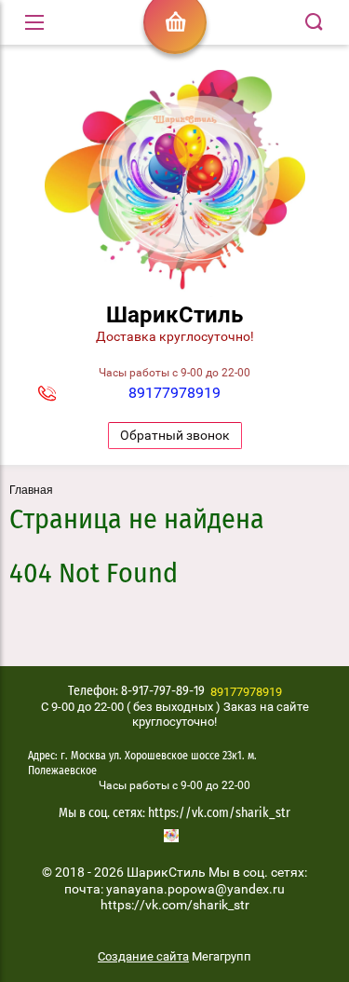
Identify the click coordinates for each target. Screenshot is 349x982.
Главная (31, 490)
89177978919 (174, 393)
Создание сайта (143, 956)
